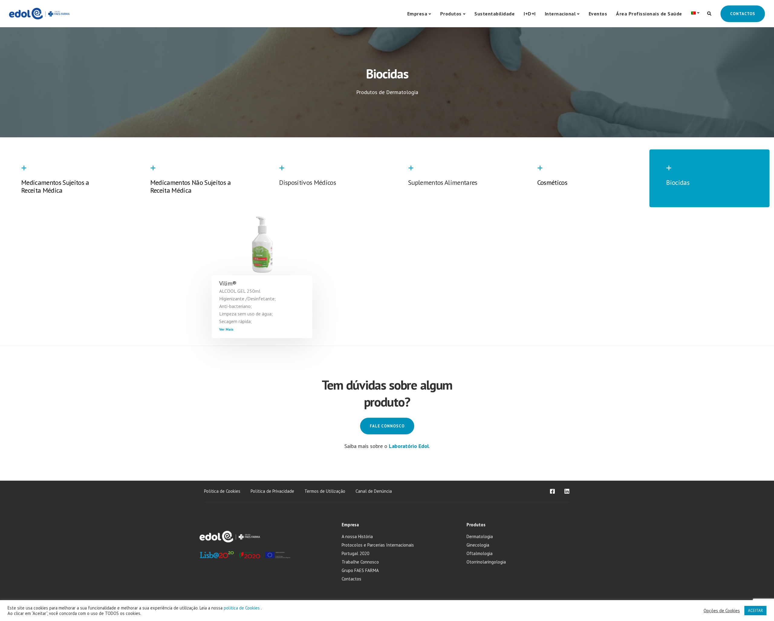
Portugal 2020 (355, 553)
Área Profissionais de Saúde (649, 14)
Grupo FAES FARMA (360, 570)
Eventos (598, 14)
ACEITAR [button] (755, 610)
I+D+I (530, 14)
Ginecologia (478, 545)
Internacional (560, 14)
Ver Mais (226, 329)
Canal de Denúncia (374, 491)
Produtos (451, 14)
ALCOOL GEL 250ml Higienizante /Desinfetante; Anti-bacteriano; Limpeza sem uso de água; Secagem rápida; (247, 306)
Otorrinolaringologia (486, 562)
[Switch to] (695, 13)
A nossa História (357, 536)
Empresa (417, 14)
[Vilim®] (262, 249)
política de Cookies (242, 608)
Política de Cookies (222, 491)
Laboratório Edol (409, 446)
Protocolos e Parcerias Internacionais (378, 545)
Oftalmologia (480, 553)
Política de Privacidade (272, 491)
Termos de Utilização (324, 491)
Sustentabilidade (494, 14)
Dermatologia (480, 536)
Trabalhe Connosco (360, 562)
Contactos (742, 13)
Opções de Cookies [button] (722, 610)
